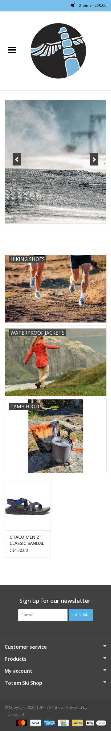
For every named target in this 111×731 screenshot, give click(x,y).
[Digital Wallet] (95, 722)
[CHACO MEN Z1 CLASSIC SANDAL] (28, 506)
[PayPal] (77, 722)
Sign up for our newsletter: (55, 601)
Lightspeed (14, 714)
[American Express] (49, 722)
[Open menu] (12, 49)
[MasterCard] (21, 722)
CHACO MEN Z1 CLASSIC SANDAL (27, 540)
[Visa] (35, 722)
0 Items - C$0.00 (92, 5)
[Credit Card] (62, 722)
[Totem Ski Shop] (67, 50)
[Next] (94, 159)
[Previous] (17, 159)
